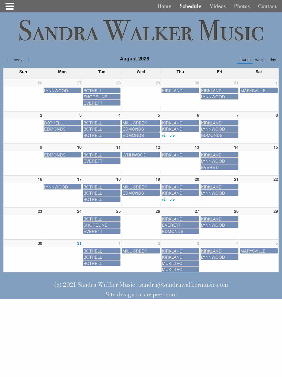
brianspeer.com (156, 294)
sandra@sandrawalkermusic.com (183, 284)
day (273, 59)
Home (164, 6)
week (260, 59)
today (18, 59)
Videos (218, 6)
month (245, 59)
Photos (242, 6)
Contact (267, 6)
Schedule (190, 6)
